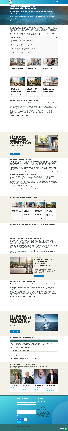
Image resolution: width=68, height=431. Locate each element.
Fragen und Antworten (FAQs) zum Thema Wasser (21, 52)
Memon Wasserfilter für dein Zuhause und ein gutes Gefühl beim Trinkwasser (48, 90)
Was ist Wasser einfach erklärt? (19, 355)
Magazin (31, 1)
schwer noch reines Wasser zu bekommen (30, 108)
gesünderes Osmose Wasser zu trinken (24, 179)
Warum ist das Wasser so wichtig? (20, 340)
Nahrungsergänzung (27, 408)
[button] (56, 37)
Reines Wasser (25, 407)
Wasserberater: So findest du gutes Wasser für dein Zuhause (49, 69)
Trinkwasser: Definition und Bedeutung (19, 41)
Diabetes (24, 409)
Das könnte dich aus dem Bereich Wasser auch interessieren (23, 45)
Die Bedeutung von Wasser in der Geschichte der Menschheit (23, 40)
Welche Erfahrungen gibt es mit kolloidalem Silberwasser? (25, 358)
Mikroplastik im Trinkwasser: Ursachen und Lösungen (21, 49)
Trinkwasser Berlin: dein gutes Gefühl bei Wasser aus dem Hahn (17, 69)
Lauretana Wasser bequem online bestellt (24, 233)
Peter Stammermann (39, 386)
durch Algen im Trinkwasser (36, 164)
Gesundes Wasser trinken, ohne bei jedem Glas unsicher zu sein (33, 69)
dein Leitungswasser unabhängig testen (35, 171)
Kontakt (42, 1)
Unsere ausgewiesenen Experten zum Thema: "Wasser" (22, 53)
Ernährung (20, 409)
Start (22, 1)
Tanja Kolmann (14, 386)
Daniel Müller (26, 386)
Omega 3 (19, 407)
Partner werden (47, 1)
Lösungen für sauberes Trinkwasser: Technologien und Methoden (23, 48)
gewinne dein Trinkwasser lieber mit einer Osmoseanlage (18, 251)
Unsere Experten (36, 1)
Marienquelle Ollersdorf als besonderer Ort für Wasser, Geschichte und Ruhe (32, 90)
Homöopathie (31, 407)
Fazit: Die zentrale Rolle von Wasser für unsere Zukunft (21, 51)
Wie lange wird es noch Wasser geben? (21, 350)
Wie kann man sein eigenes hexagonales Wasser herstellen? (25, 353)
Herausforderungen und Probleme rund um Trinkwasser (22, 44)
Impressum (23, 426)
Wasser (23, 59)
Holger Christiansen (51, 386)
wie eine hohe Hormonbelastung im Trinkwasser (34, 111)
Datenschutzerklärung (17, 426)
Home (11, 4)
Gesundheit (20, 408)
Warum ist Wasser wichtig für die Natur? (21, 347)
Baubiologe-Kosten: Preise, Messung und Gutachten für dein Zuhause (16, 90)
